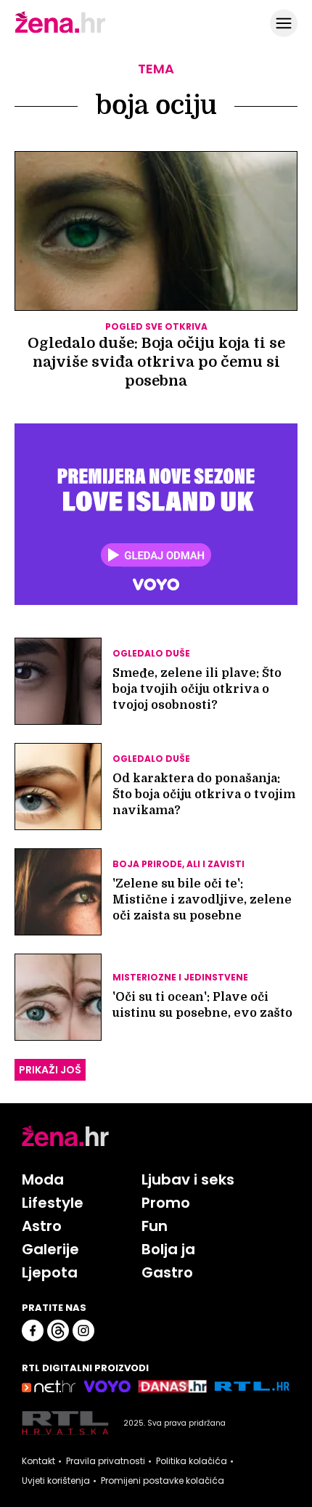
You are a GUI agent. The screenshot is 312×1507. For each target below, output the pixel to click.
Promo (165, 1203)
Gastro (167, 1272)
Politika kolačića (191, 1461)
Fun (154, 1226)
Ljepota (50, 1272)
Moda (43, 1179)
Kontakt (38, 1461)
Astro (42, 1226)
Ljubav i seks (187, 1179)
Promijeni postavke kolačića (162, 1480)
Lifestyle (52, 1203)
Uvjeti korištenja (56, 1480)
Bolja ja (168, 1249)
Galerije (50, 1249)
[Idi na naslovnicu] (60, 31)
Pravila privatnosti (105, 1461)
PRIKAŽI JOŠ (50, 1070)
